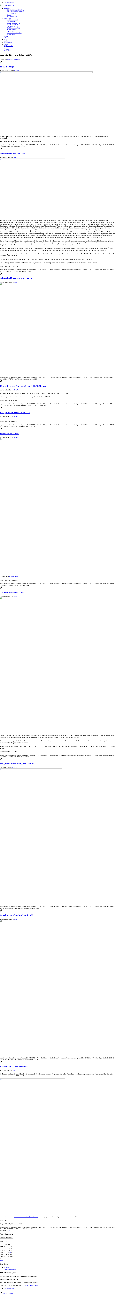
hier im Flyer (13, 577)
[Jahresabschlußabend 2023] (1, 150)
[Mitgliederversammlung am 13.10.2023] (1, 760)
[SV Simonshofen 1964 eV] (8, 5)
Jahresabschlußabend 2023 (12, 153)
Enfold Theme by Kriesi (31, 1285)
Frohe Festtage (7, 67)
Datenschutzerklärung (10, 1269)
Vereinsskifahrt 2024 (9, 433)
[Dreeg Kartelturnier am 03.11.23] (1, 408)
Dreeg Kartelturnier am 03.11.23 (15, 412)
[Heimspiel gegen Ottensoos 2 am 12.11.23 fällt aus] (1, 382)
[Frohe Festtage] (1, 63)
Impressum (7, 1267)
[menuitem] (59, 12)
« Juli (1, 1260)
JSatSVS (16, 70)
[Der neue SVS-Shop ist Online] (1, 1063)
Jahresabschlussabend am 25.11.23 (16, 278)
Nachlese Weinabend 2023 (12, 592)
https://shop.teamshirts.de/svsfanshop (26, 1217)
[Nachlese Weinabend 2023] (1, 588)
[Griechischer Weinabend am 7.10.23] (1, 911)
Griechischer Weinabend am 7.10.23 (16, 915)
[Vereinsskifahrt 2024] (1, 429)
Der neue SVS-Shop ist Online (14, 1067)
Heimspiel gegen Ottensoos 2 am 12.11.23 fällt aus (23, 386)
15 (10, 1252)
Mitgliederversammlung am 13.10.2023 (18, 764)
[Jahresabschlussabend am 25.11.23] (1, 274)
